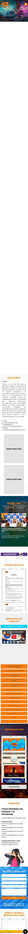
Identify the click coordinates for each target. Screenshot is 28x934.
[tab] (14, 626)
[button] (25, 4)
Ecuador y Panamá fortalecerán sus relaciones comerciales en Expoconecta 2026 (13, 530)
